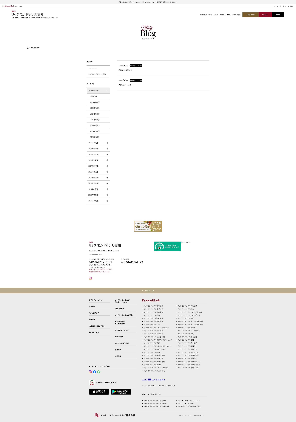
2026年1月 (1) (95, 137)
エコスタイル (119, 337)
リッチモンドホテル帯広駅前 (153, 312)
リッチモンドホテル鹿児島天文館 (188, 365)
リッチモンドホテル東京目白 (153, 358)
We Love (203, 14)
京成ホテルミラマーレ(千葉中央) (188, 406)
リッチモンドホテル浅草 (152, 352)
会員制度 (291, 6)
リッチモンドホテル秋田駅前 (153, 318)
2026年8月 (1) (95, 102)
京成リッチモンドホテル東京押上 (155, 400)
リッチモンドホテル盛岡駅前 (153, 321)
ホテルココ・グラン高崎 (185, 403)
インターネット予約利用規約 (120, 323)
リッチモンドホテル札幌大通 (153, 309)
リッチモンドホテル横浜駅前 (187, 306)
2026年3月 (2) (95, 125)
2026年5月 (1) (95, 119)
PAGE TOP (149, 291)
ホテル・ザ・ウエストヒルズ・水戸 (188, 400)
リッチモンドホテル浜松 (185, 318)
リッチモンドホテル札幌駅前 (153, 306)
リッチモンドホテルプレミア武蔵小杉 (156, 368)
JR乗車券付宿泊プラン (97, 326)
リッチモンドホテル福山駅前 (187, 337)
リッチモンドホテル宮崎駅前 (187, 358)
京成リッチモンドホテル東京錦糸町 (156, 403)
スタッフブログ (94, 313)
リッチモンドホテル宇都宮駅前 (154, 337)
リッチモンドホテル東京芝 (153, 365)
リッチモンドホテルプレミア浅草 (155, 349)
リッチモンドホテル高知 (185, 340)
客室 (210, 14)
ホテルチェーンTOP (96, 300)
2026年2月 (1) (95, 131)
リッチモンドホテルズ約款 (124, 315)
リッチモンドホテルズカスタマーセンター (122, 301)
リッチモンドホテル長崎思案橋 (188, 355)
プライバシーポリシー (122, 330)
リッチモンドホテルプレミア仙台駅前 (156, 328)
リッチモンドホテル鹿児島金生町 (188, 362)
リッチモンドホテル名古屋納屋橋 (188, 315)
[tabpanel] (148, 226)
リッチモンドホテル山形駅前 (153, 331)
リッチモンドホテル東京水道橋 (154, 355)
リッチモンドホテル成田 (152, 343)
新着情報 (92, 319)
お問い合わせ (119, 309)
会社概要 (118, 350)
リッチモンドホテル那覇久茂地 (188, 368)
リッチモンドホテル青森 (152, 315)
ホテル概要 (236, 14)
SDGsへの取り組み (122, 343)
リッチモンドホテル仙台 (152, 324)
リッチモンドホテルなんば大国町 (188, 331)
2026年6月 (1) (95, 114)
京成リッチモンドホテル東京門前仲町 (157, 406)
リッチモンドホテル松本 (185, 309)
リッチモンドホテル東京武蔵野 (154, 362)
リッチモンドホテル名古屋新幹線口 (189, 312)
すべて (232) (92, 68)
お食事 (215, 14)
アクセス (223, 14)
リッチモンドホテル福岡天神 (187, 346)
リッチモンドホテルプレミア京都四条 (190, 324)
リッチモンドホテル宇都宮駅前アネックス (158, 340)
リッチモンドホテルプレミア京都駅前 (190, 321)
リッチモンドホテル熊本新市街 (188, 352)
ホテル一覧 (277, 6)
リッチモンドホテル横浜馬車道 (154, 371)
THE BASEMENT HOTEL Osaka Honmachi (159, 386)
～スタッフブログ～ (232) (97, 74)
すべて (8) (93, 96)
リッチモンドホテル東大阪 (186, 328)
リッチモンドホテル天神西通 (187, 349)
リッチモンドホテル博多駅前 (187, 343)
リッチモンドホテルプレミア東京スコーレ (158, 346)
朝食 (284, 6)
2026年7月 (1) (95, 108)
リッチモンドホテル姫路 (185, 334)
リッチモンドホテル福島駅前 (153, 334)
